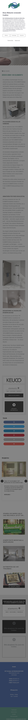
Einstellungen (14, 35)
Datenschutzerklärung (11, 29)
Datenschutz (10, 40)
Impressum (17, 40)
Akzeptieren (22, 35)
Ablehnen (6, 35)
